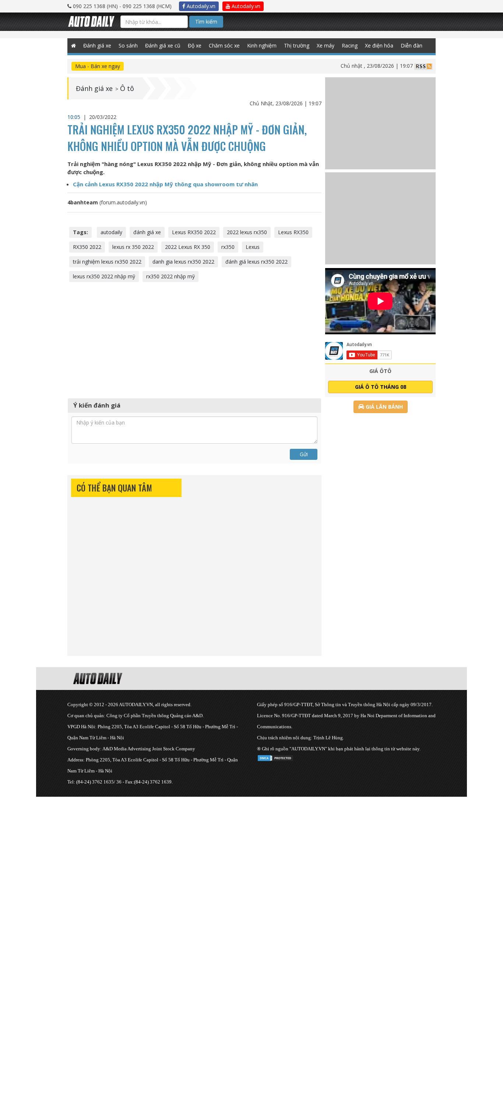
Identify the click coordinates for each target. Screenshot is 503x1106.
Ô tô (127, 88)
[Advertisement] (194, 339)
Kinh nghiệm (262, 45)
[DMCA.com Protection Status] (275, 757)
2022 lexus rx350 (247, 232)
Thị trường (296, 45)
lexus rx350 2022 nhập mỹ (104, 276)
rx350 (228, 246)
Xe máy (325, 45)
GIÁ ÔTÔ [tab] (380, 370)
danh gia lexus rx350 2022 (183, 261)
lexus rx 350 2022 (133, 246)
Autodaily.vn (200, 6)
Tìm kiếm (206, 21)
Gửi (304, 454)
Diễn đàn (411, 45)
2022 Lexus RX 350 (187, 246)
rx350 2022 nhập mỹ (170, 276)
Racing (350, 45)
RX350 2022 (87, 246)
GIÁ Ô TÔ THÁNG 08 (380, 386)
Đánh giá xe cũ (162, 45)
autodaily (111, 232)
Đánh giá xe (97, 45)
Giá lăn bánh (383, 406)
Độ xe (194, 45)
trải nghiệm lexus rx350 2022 (107, 261)
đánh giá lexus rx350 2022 (256, 261)
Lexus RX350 (293, 232)
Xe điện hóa (379, 45)
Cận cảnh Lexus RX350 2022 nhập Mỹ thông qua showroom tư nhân (165, 184)
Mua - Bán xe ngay (97, 66)
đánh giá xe (147, 232)
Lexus (253, 246)
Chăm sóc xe (224, 45)
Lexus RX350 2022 (194, 232)
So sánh (128, 45)
